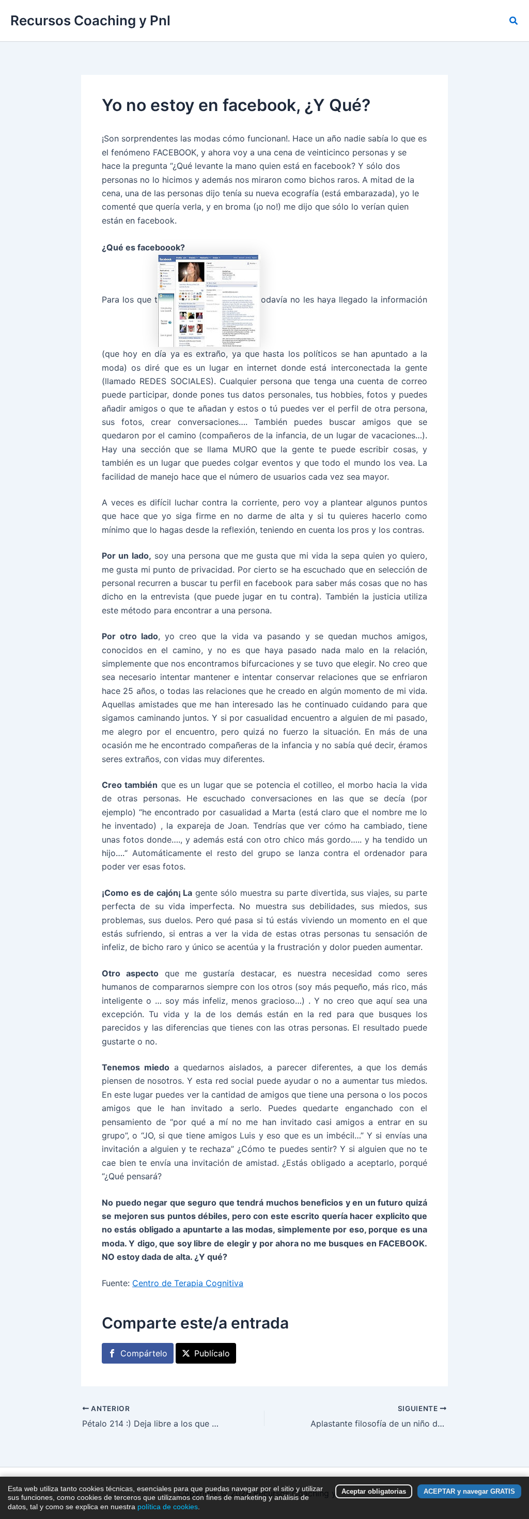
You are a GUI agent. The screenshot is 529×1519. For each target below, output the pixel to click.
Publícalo (212, 1353)
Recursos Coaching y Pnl (90, 20)
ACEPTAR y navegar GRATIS (469, 1491)
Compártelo (143, 1353)
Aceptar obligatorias (373, 1491)
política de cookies (167, 1506)
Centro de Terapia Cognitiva (187, 1283)
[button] (514, 20)
